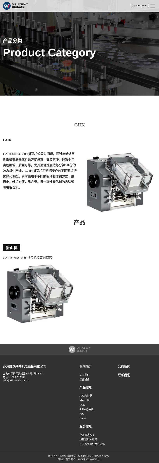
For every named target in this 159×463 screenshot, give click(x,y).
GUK (82, 404)
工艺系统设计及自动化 (92, 443)
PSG (82, 413)
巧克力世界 (86, 395)
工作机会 (85, 379)
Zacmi (83, 418)
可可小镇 (85, 400)
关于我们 (85, 374)
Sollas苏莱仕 (86, 409)
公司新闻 (124, 366)
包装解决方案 (87, 434)
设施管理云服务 (88, 439)
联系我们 (124, 375)
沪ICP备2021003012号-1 (89, 459)
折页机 (11, 248)
